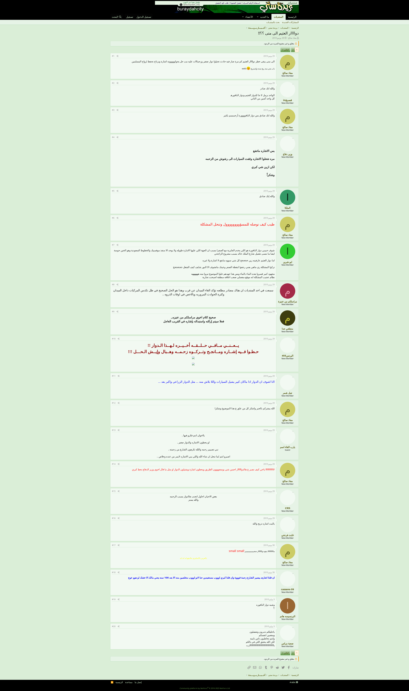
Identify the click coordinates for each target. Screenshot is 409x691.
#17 (114, 545)
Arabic (293, 682)
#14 (114, 464)
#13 (114, 430)
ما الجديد (264, 16)
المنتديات (278, 16)
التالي (286, 49)
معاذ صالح (292, 37)
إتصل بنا (138, 682)
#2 (113, 83)
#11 (114, 376)
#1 (113, 56)
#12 (114, 403)
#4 (113, 137)
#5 (113, 191)
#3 (113, 110)
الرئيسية (292, 16)
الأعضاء (249, 16)
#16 (114, 518)
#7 (113, 245)
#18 (114, 572)
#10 (114, 338)
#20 (114, 626)
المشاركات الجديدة (290, 22)
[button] (257, 17)
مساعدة (128, 682)
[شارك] (118, 56)
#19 (114, 599)
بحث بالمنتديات (273, 22)
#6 (113, 218)
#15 (114, 491)
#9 (113, 311)
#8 (113, 284)
